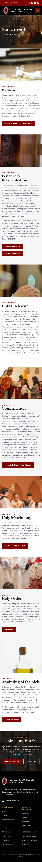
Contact (4, 816)
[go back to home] (12, 781)
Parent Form (27, 123)
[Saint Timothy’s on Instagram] (32, 3)
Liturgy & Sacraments (9, 34)
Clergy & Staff (6, 840)
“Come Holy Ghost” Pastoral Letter (18, 465)
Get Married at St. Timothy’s (15, 546)
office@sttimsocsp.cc (12, 801)
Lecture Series (26, 826)
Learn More (9, 629)
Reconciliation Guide (12, 246)
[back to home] (18, 10)
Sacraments (25, 34)
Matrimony (25, 822)
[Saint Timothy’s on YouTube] (35, 3)
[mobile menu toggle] (37, 10)
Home (4, 812)
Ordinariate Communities (30, 840)
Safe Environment (7, 845)
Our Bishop (25, 845)
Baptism (24, 818)
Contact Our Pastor (12, 719)
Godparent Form (11, 123)
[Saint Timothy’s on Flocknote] (38, 3)
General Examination (12, 253)
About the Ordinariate (29, 836)
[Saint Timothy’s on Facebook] (29, 3)
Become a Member (12, 761)
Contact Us (31, 761)
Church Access (6, 836)
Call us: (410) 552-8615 (12, 3)
